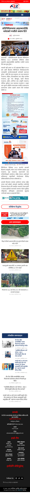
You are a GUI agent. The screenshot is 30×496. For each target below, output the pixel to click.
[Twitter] (19, 478)
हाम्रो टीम (15, 438)
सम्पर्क (15, 412)
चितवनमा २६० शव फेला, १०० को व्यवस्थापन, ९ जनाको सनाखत (15, 291)
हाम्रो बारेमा (25, 1)
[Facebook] (16, 478)
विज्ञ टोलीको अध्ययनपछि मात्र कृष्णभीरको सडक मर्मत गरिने (15, 242)
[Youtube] (22, 478)
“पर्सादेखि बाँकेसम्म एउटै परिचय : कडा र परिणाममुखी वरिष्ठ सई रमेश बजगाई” (15, 388)
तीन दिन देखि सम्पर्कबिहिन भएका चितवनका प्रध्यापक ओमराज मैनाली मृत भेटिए (15, 378)
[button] (22, 14)
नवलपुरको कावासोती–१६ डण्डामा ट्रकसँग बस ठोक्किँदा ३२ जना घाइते (15, 266)
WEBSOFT (22, 490)
